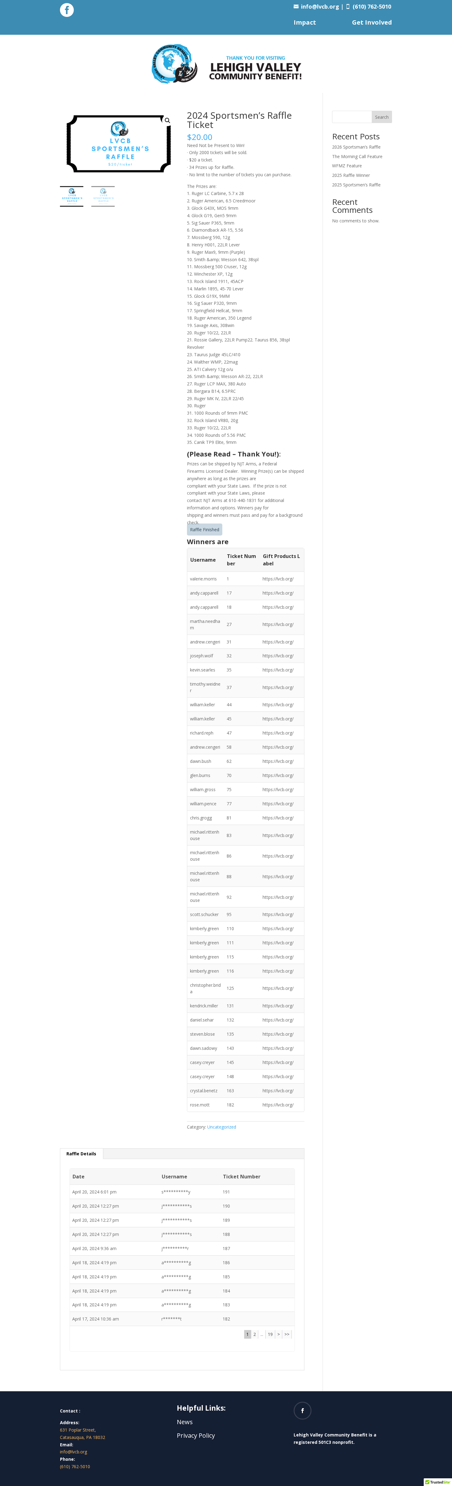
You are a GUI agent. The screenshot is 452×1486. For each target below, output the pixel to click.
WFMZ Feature (347, 166)
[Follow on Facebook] (302, 1411)
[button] (167, 120)
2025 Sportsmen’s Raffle (356, 185)
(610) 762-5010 (75, 1466)
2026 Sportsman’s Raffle (356, 147)
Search (382, 117)
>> (286, 1334)
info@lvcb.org (320, 6)
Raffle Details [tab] (81, 1154)
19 (270, 1334)
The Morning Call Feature (357, 156)
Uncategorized (221, 1127)
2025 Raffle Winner (351, 175)
